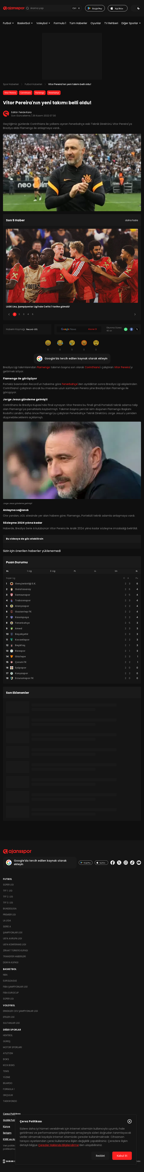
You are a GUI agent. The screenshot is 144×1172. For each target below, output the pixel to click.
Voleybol (41, 23)
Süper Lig (8, 884)
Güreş (6, 1041)
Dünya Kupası (10, 962)
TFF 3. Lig (8, 902)
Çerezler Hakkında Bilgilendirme (58, 1145)
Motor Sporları (12, 1047)
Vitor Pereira (10, 92)
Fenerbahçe (54, 92)
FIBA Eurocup (11, 992)
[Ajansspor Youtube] (139, 862)
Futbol (7, 23)
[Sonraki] (135, 314)
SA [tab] (116, 571)
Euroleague (10, 980)
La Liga (7, 920)
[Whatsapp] (125, 329)
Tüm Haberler (78, 23)
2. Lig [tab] (52, 571)
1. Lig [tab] (29, 571)
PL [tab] (75, 571)
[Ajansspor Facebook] (112, 862)
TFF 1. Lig (7, 890)
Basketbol (23, 23)
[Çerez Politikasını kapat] (129, 1121)
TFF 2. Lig (8, 896)
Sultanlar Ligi (11, 1023)
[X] (137, 329)
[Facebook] (131, 329)
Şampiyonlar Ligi (12, 932)
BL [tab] (137, 571)
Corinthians (25, 92)
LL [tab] (95, 571)
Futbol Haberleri (33, 84)
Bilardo (7, 1083)
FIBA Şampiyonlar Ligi (15, 986)
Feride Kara (25, 112)
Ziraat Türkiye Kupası (15, 950)
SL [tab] (7, 571)
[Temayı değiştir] (135, 8)
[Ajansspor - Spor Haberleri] (14, 8)
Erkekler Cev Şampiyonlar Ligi (20, 1011)
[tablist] (72, 571)
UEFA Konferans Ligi (14, 944)
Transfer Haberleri (14, 956)
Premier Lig (9, 914)
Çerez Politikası (12, 1113)
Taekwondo (10, 1101)
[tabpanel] (72, 628)
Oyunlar (96, 23)
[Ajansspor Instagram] (126, 862)
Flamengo (39, 92)
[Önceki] (9, 314)
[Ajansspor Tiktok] (132, 862)
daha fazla (131, 220)
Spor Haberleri (11, 84)
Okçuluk (8, 1095)
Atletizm (8, 1053)
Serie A (7, 926)
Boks (6, 1059)
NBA (5, 974)
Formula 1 (60, 23)
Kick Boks (9, 1065)
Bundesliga (9, 908)
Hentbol (8, 1035)
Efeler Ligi (8, 1017)
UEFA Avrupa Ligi (12, 938)
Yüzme (6, 1077)
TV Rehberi (111, 23)
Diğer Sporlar (130, 23)
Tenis (6, 1071)
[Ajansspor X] (119, 862)
